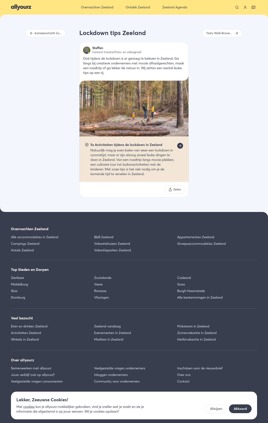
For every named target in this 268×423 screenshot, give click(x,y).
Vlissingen (101, 297)
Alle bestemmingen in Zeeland (200, 297)
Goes (181, 284)
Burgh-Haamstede (191, 291)
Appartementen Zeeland (195, 237)
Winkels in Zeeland (25, 339)
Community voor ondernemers (117, 381)
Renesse (100, 291)
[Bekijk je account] (245, 7)
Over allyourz (22, 360)
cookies (29, 407)
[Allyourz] (21, 7)
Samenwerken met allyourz (31, 368)
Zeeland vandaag (107, 326)
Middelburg (19, 284)
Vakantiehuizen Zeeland (112, 244)
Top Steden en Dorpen (30, 269)
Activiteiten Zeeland (26, 333)
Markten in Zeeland (108, 339)
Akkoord (240, 409)
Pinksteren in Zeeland (193, 326)
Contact (183, 381)
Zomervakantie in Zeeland (197, 333)
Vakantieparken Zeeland (112, 250)
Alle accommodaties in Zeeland (34, 237)
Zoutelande (102, 278)
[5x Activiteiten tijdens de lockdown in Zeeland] (180, 146)
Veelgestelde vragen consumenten (37, 381)
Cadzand (184, 278)
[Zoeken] (237, 7)
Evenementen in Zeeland (112, 333)
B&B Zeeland (103, 237)
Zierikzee (17, 278)
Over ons (184, 375)
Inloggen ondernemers (111, 375)
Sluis (14, 291)
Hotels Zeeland (22, 250)
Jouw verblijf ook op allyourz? (33, 375)
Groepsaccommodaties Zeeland (201, 244)
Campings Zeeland (25, 244)
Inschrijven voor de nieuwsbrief (200, 368)
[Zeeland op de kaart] (253, 7)
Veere (98, 284)
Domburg (18, 297)
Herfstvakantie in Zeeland (196, 339)
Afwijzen (216, 409)
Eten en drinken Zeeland (29, 326)
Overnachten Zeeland (29, 229)
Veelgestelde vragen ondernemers (119, 368)
